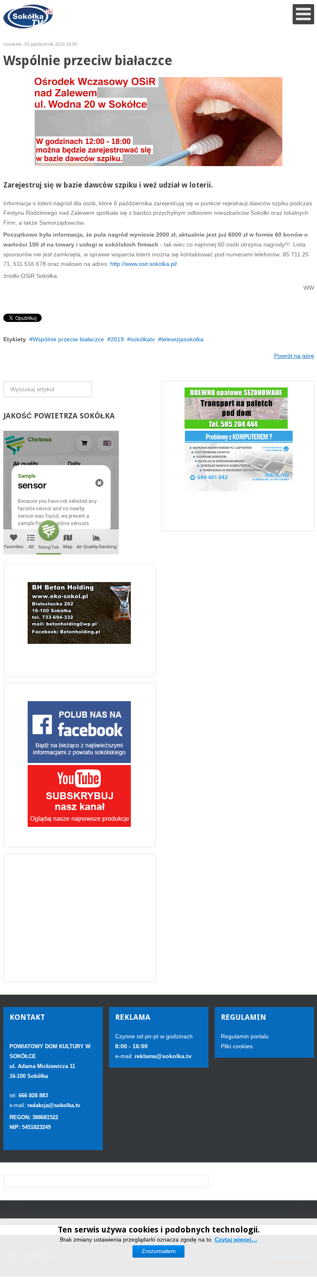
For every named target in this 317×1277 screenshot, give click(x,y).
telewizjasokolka (182, 339)
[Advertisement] (79, 918)
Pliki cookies (237, 1046)
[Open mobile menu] (303, 14)
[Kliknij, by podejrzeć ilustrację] (158, 120)
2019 (117, 339)
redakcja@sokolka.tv (53, 1105)
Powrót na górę (294, 355)
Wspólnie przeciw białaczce (68, 339)
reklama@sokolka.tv (162, 1056)
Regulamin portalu (245, 1036)
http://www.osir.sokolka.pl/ (143, 264)
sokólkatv (142, 339)
